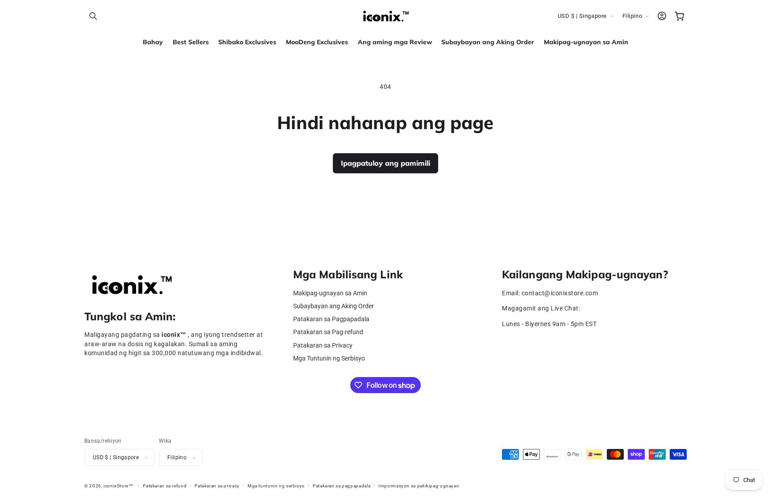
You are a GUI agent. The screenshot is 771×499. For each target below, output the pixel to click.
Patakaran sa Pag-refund (328, 332)
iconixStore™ (118, 485)
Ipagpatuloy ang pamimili (385, 163)
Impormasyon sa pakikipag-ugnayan (418, 485)
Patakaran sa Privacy (322, 345)
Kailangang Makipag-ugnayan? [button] (585, 274)
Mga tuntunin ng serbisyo (276, 485)
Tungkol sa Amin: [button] (130, 316)
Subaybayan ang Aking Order (333, 306)
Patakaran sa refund (165, 485)
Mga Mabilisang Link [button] (348, 274)
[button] (93, 16)
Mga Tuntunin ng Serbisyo (329, 358)
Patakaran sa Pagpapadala (331, 319)
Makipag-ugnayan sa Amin (330, 293)
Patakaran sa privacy (217, 485)
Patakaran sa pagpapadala (341, 485)
